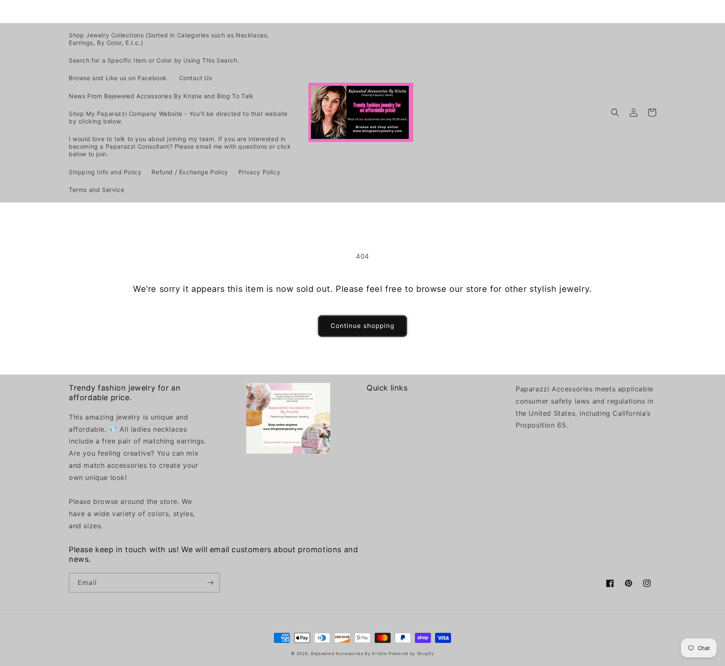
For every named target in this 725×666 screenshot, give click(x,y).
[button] (615, 112)
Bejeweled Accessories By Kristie (349, 653)
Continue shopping (362, 326)
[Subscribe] (210, 583)
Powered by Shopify (411, 653)
